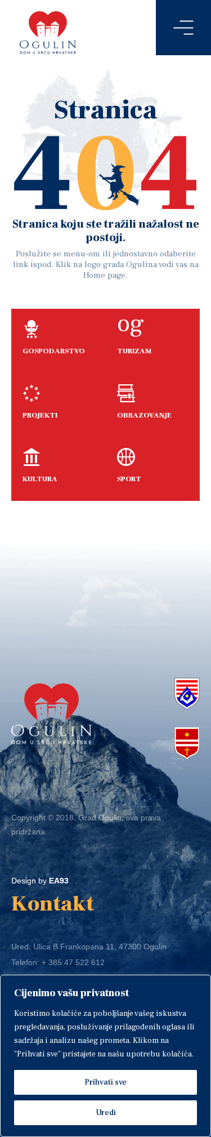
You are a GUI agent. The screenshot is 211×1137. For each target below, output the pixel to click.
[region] (105, 1056)
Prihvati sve (105, 1082)
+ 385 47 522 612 (73, 962)
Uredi (106, 1113)
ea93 (59, 880)
